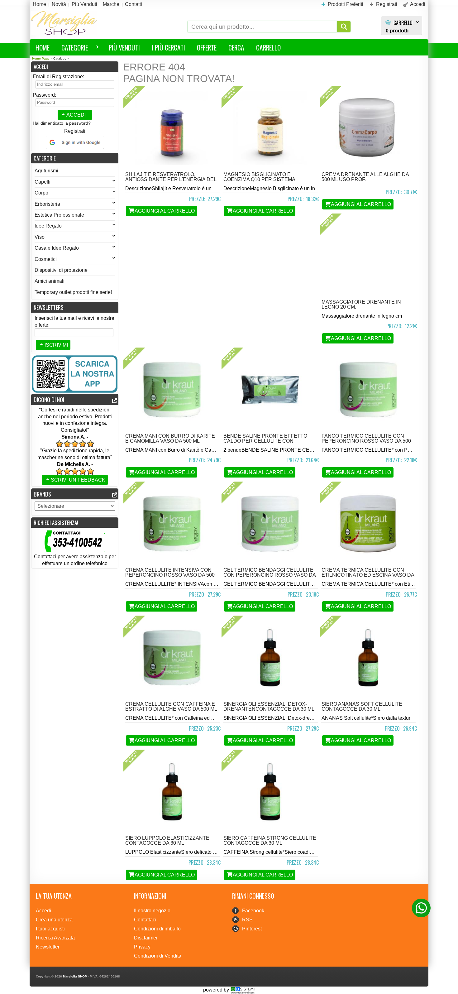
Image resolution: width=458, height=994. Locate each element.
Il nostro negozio (152, 910)
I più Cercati (168, 47)
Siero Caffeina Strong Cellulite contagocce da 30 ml (269, 840)
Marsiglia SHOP (75, 976)
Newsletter (48, 946)
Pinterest (252, 928)
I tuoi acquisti (50, 928)
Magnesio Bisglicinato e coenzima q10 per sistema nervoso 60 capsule (259, 179)
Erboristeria (47, 204)
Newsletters (49, 307)
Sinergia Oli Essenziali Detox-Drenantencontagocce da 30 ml (268, 706)
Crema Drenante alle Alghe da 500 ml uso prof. (365, 177)
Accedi (76, 115)
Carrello (403, 22)
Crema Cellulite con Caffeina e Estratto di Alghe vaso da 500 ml (171, 706)
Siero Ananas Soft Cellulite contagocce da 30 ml (362, 706)
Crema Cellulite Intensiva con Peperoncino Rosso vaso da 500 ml (170, 575)
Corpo (41, 192)
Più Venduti (124, 47)
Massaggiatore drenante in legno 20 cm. (361, 304)
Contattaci (145, 919)
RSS (247, 919)
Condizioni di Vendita (157, 955)
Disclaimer (146, 937)
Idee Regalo (48, 225)
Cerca (236, 47)
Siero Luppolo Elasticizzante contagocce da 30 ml (167, 840)
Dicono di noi (49, 399)
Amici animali (49, 281)
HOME (43, 47)
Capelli (42, 182)
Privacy (142, 946)
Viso (40, 237)
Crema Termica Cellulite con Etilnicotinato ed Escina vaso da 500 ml (368, 575)
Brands (42, 494)
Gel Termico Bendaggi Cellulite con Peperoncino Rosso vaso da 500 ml (269, 575)
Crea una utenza (54, 919)
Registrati (74, 131)
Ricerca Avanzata (55, 937)
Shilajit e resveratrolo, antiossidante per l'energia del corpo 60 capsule (170, 179)
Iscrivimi (56, 345)
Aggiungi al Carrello (165, 211)
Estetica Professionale (59, 215)
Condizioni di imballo (157, 928)
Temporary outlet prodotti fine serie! (73, 292)
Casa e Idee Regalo (57, 248)
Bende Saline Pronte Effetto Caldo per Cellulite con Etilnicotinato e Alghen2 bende (268, 441)
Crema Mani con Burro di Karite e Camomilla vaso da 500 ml (170, 438)
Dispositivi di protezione (61, 270)
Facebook (253, 910)
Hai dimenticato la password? (62, 123)
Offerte (207, 47)
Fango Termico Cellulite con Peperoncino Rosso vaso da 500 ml (366, 441)
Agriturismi (46, 170)
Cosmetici (46, 259)
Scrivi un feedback (78, 480)
